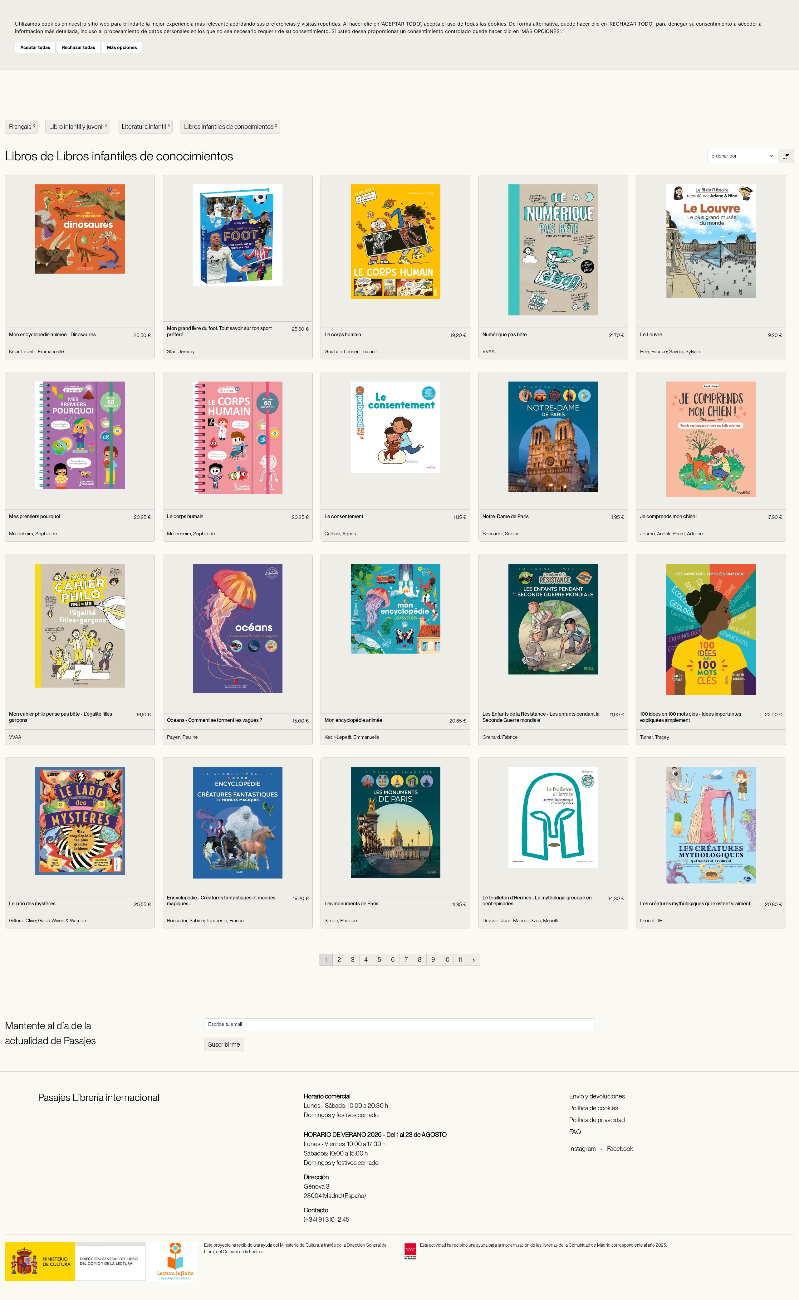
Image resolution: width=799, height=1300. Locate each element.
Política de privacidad (597, 1120)
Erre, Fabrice (653, 351)
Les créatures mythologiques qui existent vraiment (695, 904)
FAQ (575, 1132)
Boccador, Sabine (501, 534)
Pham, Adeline (688, 534)
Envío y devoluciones (597, 1096)
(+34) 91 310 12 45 (326, 1219)
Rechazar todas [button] (78, 47)
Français (22, 126)
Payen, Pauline (182, 737)
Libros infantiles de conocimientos (230, 126)
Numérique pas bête (505, 335)
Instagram (582, 1148)
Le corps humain (343, 335)
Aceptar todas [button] (35, 47)
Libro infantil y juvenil (78, 126)
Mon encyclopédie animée (353, 720)
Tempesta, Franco (225, 920)
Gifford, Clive (22, 920)
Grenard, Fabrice (500, 737)
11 (460, 959)
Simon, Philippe (341, 920)
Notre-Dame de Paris (506, 516)
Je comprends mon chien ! (669, 516)
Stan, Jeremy (181, 351)
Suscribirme (224, 1044)
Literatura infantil (146, 126)
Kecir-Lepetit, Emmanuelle (36, 351)
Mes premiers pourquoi (34, 516)
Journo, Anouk (655, 534)
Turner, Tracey (654, 737)
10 (446, 959)
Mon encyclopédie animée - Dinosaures (52, 335)
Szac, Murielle (545, 920)
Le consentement (344, 516)
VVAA (489, 351)
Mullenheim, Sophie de (33, 534)
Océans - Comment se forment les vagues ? (214, 720)
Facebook (620, 1148)
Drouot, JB (651, 920)
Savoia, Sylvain (684, 351)
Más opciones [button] (122, 47)
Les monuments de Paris (352, 904)
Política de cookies (593, 1108)
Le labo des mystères (32, 904)
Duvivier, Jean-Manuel (505, 920)
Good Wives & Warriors (62, 920)
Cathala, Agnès (340, 534)
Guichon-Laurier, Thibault (351, 351)
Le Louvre (651, 335)
